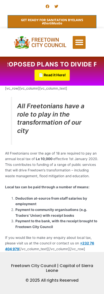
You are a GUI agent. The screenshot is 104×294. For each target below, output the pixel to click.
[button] (79, 42)
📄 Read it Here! (52, 75)
